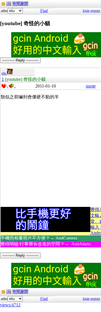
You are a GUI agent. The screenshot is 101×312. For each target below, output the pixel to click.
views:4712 (10, 304)
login (86, 11)
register (95, 11)
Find (44, 11)
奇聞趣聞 (20, 4)
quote (91, 86)
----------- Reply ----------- (20, 60)
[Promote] (3, 86)
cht (8, 4)
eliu (4, 73)
